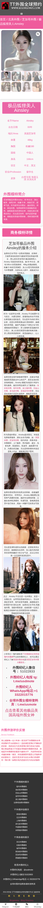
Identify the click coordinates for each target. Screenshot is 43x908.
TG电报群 (16, 907)
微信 (26, 907)
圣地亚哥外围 (26, 391)
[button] (21, 13)
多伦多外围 (14, 391)
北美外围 (14, 19)
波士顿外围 (27, 388)
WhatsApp (37, 907)
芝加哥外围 (29, 19)
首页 (3, 19)
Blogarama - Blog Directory (21, 900)
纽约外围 (17, 388)
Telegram (5, 907)
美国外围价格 (18, 660)
